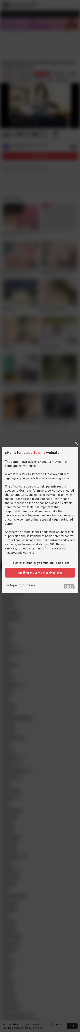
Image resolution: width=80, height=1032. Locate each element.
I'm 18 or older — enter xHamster (40, 572)
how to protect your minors (20, 585)
